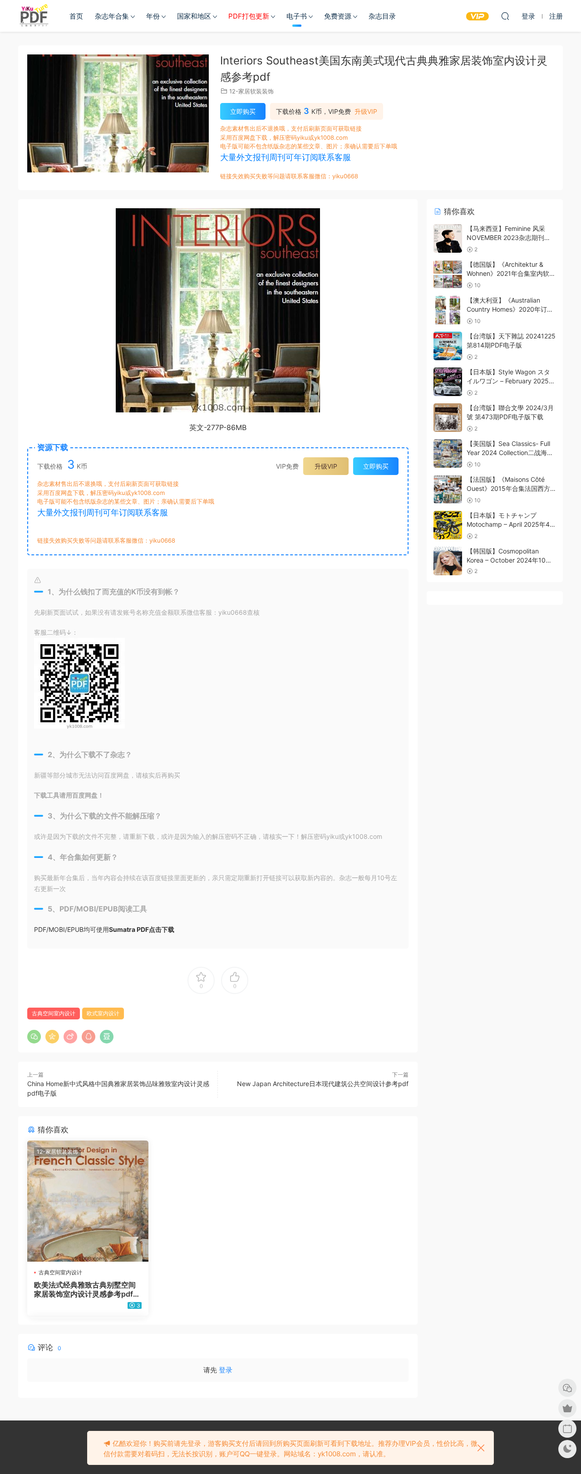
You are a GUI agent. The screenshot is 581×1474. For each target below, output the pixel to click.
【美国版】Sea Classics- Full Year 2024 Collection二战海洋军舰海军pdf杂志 (510, 452)
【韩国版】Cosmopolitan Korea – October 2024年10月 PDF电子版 (509, 560)
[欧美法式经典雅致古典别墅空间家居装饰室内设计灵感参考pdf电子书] (87, 1201)
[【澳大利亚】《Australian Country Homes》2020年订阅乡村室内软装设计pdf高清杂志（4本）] (447, 310)
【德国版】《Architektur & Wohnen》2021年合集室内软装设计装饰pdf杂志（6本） (511, 273)
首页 (76, 16)
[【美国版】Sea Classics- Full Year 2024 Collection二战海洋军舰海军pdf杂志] (447, 453)
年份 (153, 16)
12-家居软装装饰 (251, 91)
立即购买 (243, 111)
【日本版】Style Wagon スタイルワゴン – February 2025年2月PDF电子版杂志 (511, 380)
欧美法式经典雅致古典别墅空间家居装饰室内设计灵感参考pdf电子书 (87, 1289)
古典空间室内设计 (53, 1013)
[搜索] (505, 15)
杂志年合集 (112, 16)
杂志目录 (382, 16)
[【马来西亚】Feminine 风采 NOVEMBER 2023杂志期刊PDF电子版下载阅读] (447, 238)
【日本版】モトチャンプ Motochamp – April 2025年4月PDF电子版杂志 (511, 524)
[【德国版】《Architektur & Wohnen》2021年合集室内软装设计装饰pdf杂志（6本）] (447, 274)
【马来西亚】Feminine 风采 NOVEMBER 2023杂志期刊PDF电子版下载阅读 (506, 237)
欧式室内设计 (103, 1013)
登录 (225, 1370)
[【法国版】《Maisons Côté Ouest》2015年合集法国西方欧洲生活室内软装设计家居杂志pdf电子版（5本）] (447, 489)
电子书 (296, 16)
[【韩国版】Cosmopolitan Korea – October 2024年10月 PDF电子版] (447, 561)
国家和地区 (194, 16)
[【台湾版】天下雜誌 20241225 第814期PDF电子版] (447, 346)
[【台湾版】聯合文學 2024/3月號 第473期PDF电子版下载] (447, 417)
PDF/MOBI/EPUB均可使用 (104, 929)
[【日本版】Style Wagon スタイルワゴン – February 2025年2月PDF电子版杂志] (447, 381)
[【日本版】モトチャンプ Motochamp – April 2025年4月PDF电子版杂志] (447, 525)
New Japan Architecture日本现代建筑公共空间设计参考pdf (323, 1083)
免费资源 (337, 16)
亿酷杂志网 (34, 16)
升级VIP (366, 111)
